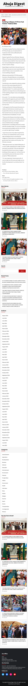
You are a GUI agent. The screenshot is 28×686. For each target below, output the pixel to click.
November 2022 (6, 432)
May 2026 (4, 323)
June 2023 (4, 414)
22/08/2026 (5, 644)
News (4, 20)
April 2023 (4, 419)
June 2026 (4, 320)
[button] (2, 10)
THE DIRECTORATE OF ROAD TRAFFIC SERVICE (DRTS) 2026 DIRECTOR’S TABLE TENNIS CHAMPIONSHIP (12, 258)
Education (4, 203)
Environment (5, 472)
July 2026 (4, 318)
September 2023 (6, 406)
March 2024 (5, 390)
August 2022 (5, 440)
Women (4, 511)
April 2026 (4, 326)
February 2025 (5, 362)
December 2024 (5, 367)
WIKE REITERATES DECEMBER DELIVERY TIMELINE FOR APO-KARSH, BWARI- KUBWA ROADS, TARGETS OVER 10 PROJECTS (12, 305)
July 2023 (4, 411)
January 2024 (5, 396)
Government (5, 483)
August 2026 (5, 315)
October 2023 (5, 403)
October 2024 (5, 372)
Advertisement (5, 454)
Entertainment (5, 470)
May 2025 (4, 354)
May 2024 (4, 385)
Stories (3, 503)
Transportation (5, 506)
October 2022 (5, 435)
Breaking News (5, 459)
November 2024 (6, 370)
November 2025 (6, 339)
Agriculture (4, 457)
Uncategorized (5, 509)
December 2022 (5, 429)
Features (4, 475)
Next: (12, 178)
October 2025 (5, 341)
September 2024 (6, 375)
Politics (4, 493)
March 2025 (5, 359)
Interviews (4, 488)
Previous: (10, 171)
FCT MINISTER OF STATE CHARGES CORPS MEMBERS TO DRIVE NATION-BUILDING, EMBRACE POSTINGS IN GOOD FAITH (13, 233)
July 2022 (4, 442)
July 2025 (4, 349)
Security (4, 498)
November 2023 (6, 401)
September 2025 (6, 344)
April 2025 (4, 357)
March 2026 (5, 328)
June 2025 (4, 352)
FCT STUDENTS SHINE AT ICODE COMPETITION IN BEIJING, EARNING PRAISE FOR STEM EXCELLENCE (13, 207)
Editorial (4, 465)
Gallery (3, 480)
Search (3, 266)
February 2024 (5, 393)
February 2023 (5, 424)
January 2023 (5, 427)
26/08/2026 (5, 210)
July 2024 (4, 380)
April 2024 (4, 388)
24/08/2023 (5, 25)
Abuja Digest (14, 4)
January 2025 (5, 364)
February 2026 (5, 331)
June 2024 (4, 383)
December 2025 (5, 336)
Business (4, 462)
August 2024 (5, 377)
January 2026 (5, 333)
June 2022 (4, 445)
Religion (4, 496)
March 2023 (5, 422)
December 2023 (5, 398)
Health (3, 485)
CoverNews (10, 683)
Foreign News (5, 477)
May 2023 (4, 416)
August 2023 (5, 409)
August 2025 (5, 346)
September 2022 (6, 437)
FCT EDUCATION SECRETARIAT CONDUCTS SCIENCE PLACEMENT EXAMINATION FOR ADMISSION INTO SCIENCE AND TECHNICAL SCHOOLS (12, 298)
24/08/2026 (5, 261)
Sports (3, 501)
